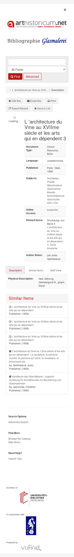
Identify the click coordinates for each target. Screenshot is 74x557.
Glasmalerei (54, 188)
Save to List (43, 108)
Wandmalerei (54, 185)
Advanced (32, 76)
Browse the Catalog (19, 438)
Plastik (50, 181)
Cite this (16, 100)
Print (53, 100)
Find (16, 76)
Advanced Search (18, 422)
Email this (35, 100)
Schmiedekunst (55, 195)
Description (15, 270)
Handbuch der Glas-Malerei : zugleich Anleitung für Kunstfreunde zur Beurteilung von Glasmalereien (35, 380)
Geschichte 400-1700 (53, 201)
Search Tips (15, 458)
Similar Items (36, 270)
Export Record (20, 108)
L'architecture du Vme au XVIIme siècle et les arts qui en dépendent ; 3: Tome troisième (55, 237)
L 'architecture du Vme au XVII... (29, 90)
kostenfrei (52, 209)
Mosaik (51, 192)
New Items (14, 442)
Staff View (55, 270)
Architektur (53, 178)
